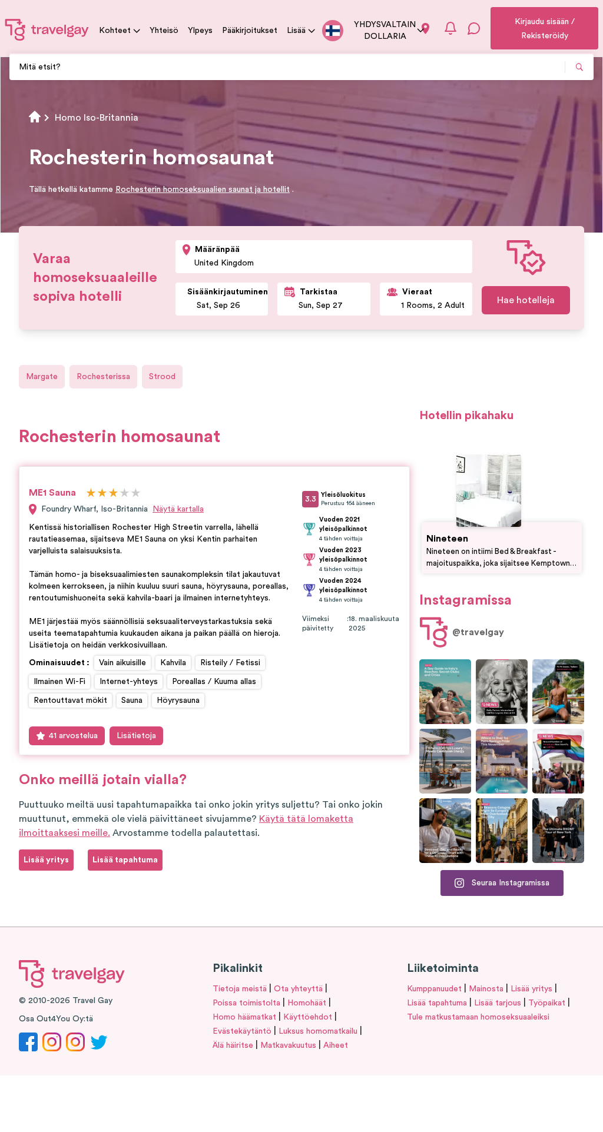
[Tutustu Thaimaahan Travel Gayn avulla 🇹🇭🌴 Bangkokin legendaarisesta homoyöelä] (558, 691)
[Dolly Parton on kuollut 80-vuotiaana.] (502, 691)
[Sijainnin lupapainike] (425, 28)
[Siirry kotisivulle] (47, 29)
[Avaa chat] (474, 28)
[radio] (91, 494)
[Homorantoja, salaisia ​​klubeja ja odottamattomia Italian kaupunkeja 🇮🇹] (445, 691)
